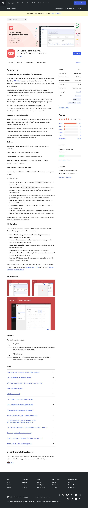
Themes (24, 482)
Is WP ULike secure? (13, 394)
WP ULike (17, 81)
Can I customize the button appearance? (20, 405)
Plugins (24, 484)
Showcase (25, 479)
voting (78, 102)
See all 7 (78, 92)
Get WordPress (80, 3)
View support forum (65, 160)
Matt (70, 482)
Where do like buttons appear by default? (20, 410)
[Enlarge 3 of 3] (53, 299)
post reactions (72, 102)
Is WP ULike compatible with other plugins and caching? (24, 383)
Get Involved (56, 479)
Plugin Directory (11, 8)
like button (77, 95)
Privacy (9, 487)
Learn (38, 479)
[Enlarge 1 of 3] (28, 282)
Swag (54, 487)
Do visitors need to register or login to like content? (23, 372)
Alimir (20, 56)
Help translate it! (56, 13)
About (8, 479)
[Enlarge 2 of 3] (53, 282)
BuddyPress (72, 487)
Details (11, 62)
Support (78, 62)
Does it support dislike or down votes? (19, 433)
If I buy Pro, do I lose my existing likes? (19, 444)
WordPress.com (73, 479)
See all (79, 138)
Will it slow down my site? (15, 388)
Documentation (19, 270)
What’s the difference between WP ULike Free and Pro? (25, 438)
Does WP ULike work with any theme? (19, 377)
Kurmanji (25, 497)
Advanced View (64, 108)
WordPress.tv (41, 487)
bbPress (71, 484)
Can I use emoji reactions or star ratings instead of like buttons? (27, 427)
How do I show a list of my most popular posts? (22, 415)
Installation (29, 62)
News (8, 482)
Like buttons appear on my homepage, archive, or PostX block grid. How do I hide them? (22, 421)
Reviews (19, 62)
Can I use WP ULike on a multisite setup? (20, 399)
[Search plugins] (25, 19)
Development (41, 62)
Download (77, 53)
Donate (55, 484)
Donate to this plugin (65, 177)
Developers (40, 484)
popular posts (76, 99)
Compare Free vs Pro (32, 267)
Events (54, 482)
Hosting (9, 484)
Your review (62, 138)
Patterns (24, 487)
